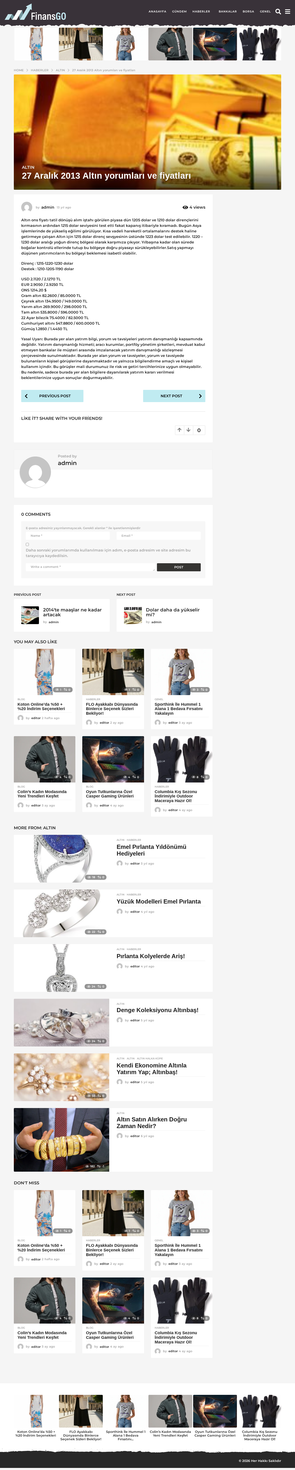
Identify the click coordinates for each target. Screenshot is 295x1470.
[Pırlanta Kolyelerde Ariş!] (61, 968)
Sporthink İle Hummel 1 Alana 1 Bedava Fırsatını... (125, 1435)
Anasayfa (157, 11)
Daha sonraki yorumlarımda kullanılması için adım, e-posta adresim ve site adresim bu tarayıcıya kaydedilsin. (108, 553)
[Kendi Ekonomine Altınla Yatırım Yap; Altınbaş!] (61, 1077)
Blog (21, 699)
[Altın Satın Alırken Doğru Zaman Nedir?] (61, 1140)
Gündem (179, 11)
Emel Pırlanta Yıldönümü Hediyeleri (151, 850)
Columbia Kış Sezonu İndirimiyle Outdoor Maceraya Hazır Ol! (176, 796)
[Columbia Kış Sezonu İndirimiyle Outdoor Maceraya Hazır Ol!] (181, 759)
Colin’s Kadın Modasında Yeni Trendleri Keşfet (42, 794)
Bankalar (228, 11)
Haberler (201, 11)
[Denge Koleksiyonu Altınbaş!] (61, 1022)
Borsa (248, 11)
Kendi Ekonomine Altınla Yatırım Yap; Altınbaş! (151, 1069)
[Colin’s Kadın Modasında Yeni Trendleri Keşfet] (44, 759)
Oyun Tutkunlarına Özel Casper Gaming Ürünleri (110, 794)
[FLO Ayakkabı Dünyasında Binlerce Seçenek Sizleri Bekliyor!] (113, 672)
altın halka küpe (150, 1058)
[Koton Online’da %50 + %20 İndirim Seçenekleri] (44, 672)
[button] (278, 11)
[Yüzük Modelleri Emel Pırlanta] (61, 913)
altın (131, 1058)
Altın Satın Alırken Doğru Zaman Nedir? (152, 1122)
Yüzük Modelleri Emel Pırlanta (159, 901)
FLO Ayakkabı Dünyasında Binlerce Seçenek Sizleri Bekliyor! (112, 709)
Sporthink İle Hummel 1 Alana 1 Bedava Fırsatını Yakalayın (179, 709)
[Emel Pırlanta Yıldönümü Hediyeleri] (61, 859)
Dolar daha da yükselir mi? (173, 612)
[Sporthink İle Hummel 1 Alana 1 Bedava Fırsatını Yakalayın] (181, 672)
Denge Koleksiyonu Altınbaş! (158, 1010)
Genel (265, 11)
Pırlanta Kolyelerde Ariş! (151, 956)
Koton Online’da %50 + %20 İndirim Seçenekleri (42, 706)
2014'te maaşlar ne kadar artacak (72, 612)
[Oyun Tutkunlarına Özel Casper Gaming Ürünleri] (113, 759)
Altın (28, 167)
